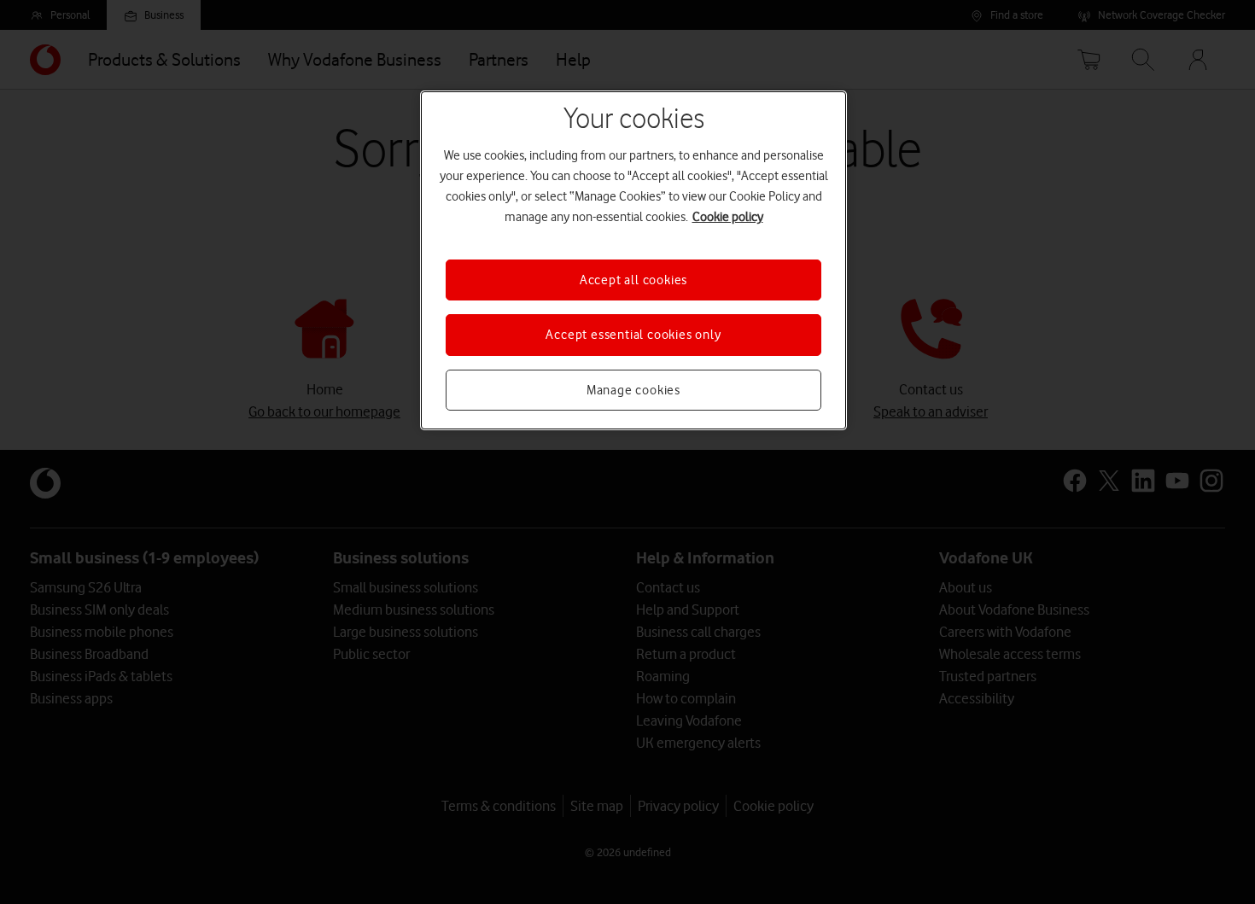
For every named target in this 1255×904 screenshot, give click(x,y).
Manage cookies (633, 390)
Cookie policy (727, 217)
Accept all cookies (633, 280)
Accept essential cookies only (633, 334)
